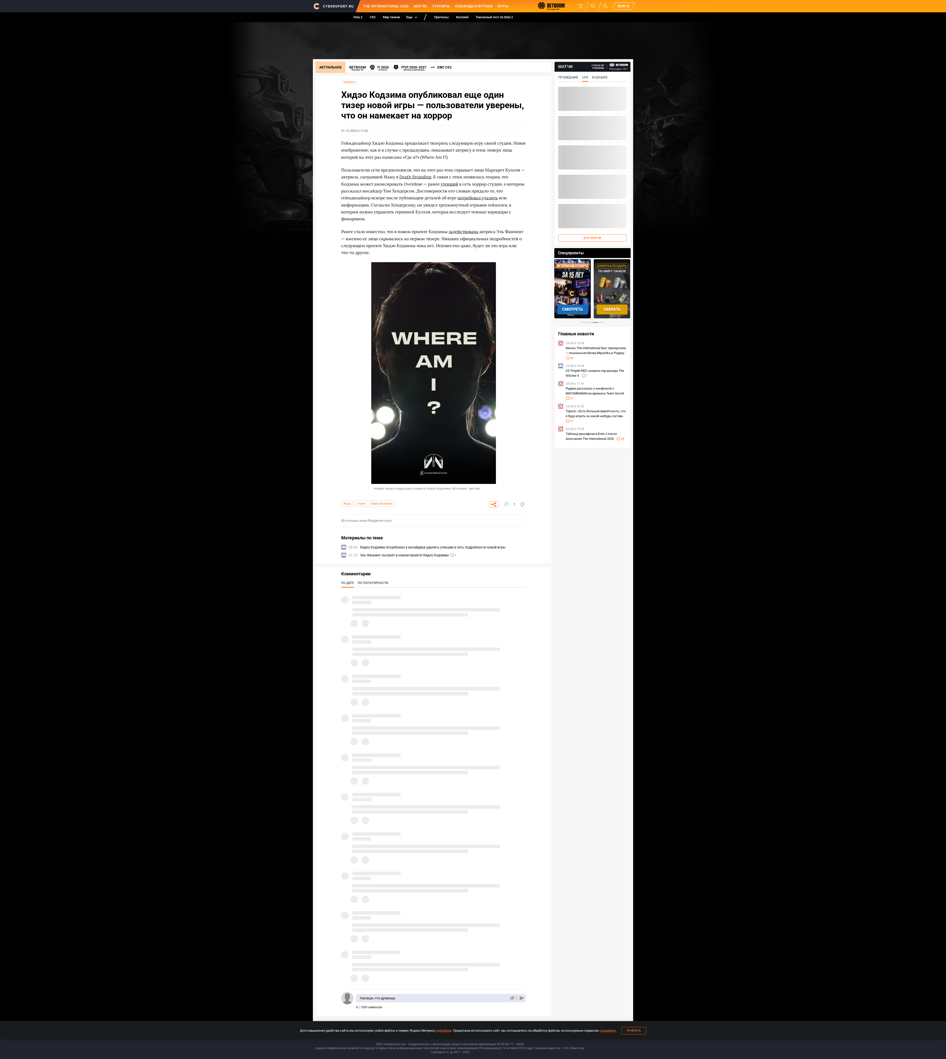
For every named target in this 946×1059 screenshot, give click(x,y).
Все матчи (592, 238)
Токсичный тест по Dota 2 (494, 17)
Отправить (522, 998)
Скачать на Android (572, 309)
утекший (449, 184)
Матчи (420, 6)
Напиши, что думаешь (377, 998)
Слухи (361, 503)
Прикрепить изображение (512, 998)
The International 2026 (385, 6)
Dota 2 (358, 17)
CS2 (372, 17)
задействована (463, 231)
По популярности (373, 583)
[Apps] (580, 6)
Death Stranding (382, 503)
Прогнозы (441, 17)
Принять (633, 1030)
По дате (347, 583)
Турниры (441, 6)
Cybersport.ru (440, 1052)
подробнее (443, 1030)
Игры (503, 6)
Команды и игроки (473, 6)
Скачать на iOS (612, 309)
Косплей (462, 17)
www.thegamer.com (375, 520)
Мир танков (391, 17)
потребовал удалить (477, 198)
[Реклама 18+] (618, 65)
